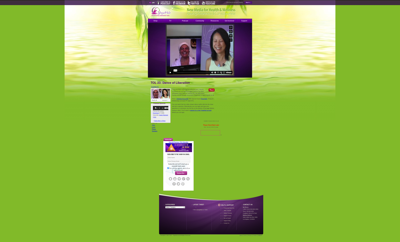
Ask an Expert (227, 218)
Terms (245, 235)
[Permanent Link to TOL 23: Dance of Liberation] (160, 98)
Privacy (250, 235)
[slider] (166, 108)
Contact (255, 235)
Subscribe (168, 139)
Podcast (185, 21)
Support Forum (227, 215)
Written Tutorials (228, 213)
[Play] (156, 108)
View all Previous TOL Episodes (178, 142)
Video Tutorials (227, 210)
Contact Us (226, 223)
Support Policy (227, 220)
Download (156, 113)
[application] (160, 108)
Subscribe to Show (159, 121)
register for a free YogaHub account (200, 110)
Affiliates (260, 235)
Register (241, 2)
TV (170, 21)
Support (244, 21)
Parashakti (204, 99)
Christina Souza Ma (182, 99)
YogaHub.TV (155, 87)
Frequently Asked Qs (229, 208)
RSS (155, 117)
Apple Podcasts (163, 115)
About (240, 235)
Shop (155, 21)
